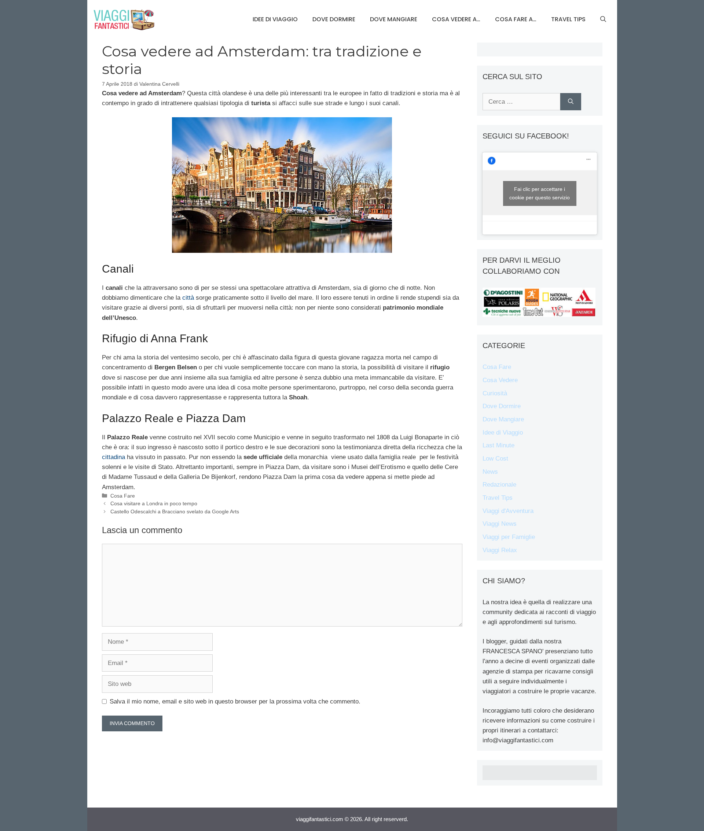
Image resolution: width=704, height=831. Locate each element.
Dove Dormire (333, 19)
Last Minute (498, 445)
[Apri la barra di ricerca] (603, 19)
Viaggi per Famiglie (509, 536)
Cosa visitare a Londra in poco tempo (153, 503)
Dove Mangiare (393, 19)
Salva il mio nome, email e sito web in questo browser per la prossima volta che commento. (235, 701)
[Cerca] (570, 102)
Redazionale (499, 484)
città (188, 297)
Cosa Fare (122, 496)
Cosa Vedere (500, 380)
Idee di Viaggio (275, 19)
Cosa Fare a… (515, 19)
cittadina (113, 457)
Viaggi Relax (500, 550)
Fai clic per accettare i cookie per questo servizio (539, 193)
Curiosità (495, 393)
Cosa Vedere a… (456, 19)
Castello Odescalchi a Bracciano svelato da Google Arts (174, 511)
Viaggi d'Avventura (508, 510)
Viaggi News (500, 523)
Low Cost (495, 458)
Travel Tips (568, 19)
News (490, 471)
